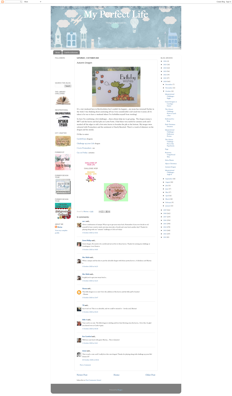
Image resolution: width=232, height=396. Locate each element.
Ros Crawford (87, 336)
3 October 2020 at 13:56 (90, 233)
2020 (165, 81)
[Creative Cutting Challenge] (63, 193)
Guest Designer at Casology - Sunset (171, 104)
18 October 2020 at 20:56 (90, 360)
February (168, 202)
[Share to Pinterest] (109, 211)
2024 (165, 68)
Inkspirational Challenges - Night (170, 96)
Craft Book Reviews (71, 52)
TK (83, 305)
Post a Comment (85, 365)
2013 (165, 230)
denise (84, 351)
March (167, 199)
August (167, 182)
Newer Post (82, 374)
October (168, 91)
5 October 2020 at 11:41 (90, 343)
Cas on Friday (82, 152)
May (167, 192)
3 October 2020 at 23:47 (90, 297)
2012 (165, 234)
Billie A (84, 319)
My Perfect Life (116, 14)
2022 (165, 75)
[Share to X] (104, 211)
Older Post (150, 374)
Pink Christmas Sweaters (170, 125)
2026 (165, 61)
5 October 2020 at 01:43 (90, 312)
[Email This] (100, 211)
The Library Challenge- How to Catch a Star (170, 112)
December (169, 84)
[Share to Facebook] (107, 211)
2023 (165, 71)
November (169, 88)
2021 (165, 78)
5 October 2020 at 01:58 (90, 329)
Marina (59, 227)
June (167, 189)
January (168, 206)
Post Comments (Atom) (93, 380)
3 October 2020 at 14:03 (90, 249)
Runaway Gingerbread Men (170, 154)
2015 (165, 224)
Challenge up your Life (85, 143)
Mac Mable (86, 257)
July (166, 185)
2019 (165, 210)
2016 (165, 220)
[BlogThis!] (102, 211)
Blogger (119, 390)
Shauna (84, 288)
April (167, 195)
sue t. (84, 221)
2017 (165, 217)
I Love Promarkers (84, 148)
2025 (165, 64)
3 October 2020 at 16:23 (90, 266)
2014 (165, 227)
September (169, 179)
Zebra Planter (169, 160)
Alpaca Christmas (171, 163)
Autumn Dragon (170, 167)
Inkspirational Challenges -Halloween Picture (170, 133)
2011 (165, 237)
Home (57, 52)
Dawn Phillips (86, 240)
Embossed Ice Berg (169, 120)
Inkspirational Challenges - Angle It (170, 172)
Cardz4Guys (81, 139)
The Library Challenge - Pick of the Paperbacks (169, 142)
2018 (165, 213)
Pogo (166, 149)
